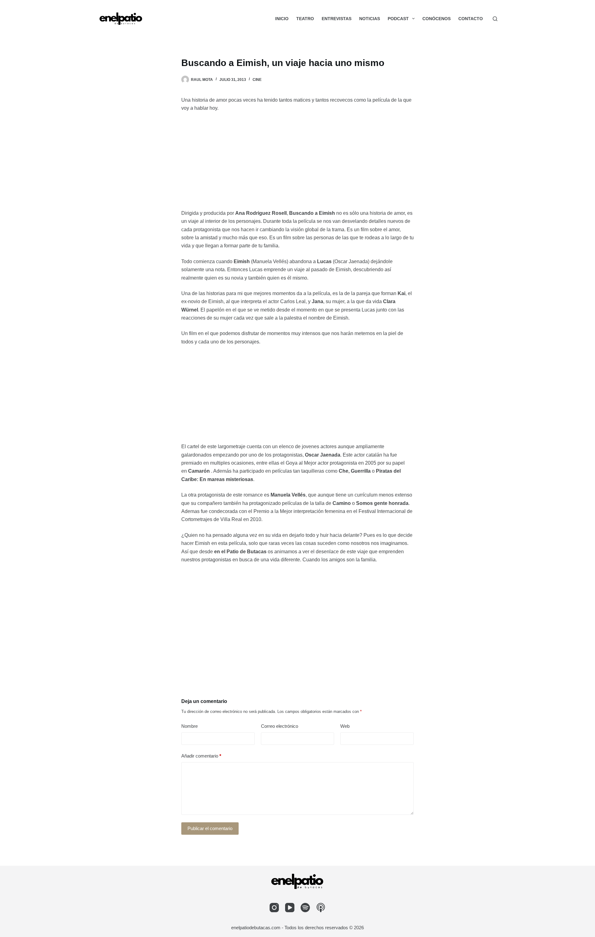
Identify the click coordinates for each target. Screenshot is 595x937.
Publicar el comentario (209, 828)
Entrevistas (336, 18)
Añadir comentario (201, 755)
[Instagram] (274, 907)
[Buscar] (495, 18)
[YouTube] (289, 907)
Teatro (305, 18)
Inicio (282, 18)
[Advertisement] (297, 163)
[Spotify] (305, 907)
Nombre (189, 726)
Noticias (369, 18)
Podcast (398, 18)
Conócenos (436, 18)
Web (345, 726)
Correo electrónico (279, 726)
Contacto (470, 18)
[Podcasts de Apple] (320, 907)
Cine (257, 79)
